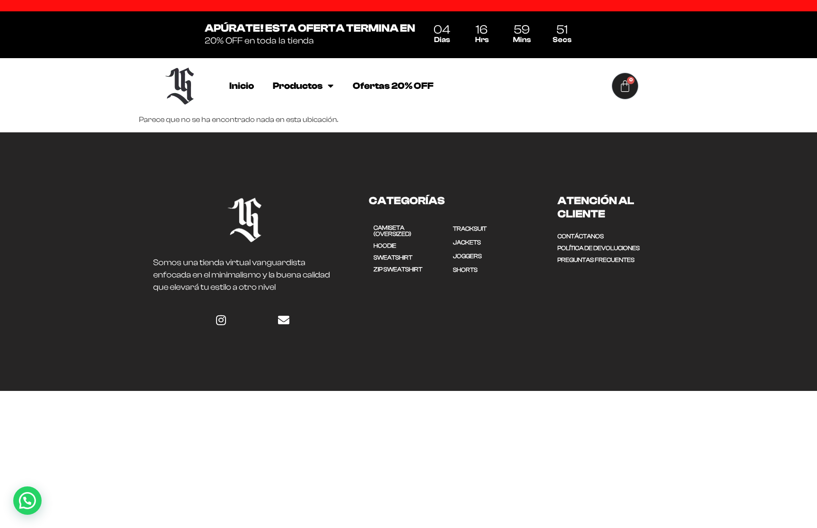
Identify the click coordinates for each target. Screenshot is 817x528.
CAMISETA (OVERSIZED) (392, 230)
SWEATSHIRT (393, 257)
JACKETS (467, 242)
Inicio (241, 85)
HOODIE (385, 245)
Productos (298, 85)
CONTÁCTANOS (580, 236)
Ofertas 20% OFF (393, 85)
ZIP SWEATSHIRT (398, 269)
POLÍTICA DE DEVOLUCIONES (598, 247)
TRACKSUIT (470, 228)
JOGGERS (467, 256)
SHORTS (465, 269)
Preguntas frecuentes (595, 259)
